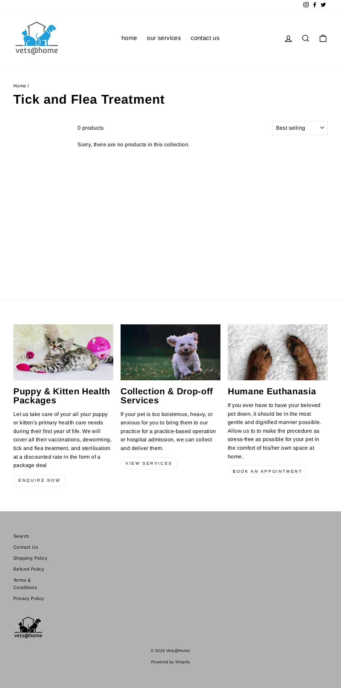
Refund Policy (28, 569)
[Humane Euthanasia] (278, 352)
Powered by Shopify (170, 662)
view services (149, 463)
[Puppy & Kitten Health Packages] (63, 352)
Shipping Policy (30, 558)
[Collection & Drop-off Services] (170, 352)
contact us (205, 38)
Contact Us (25, 547)
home (129, 38)
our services (164, 38)
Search (21, 536)
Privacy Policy (28, 598)
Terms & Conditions (25, 584)
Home (19, 85)
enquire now (39, 480)
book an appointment (267, 471)
